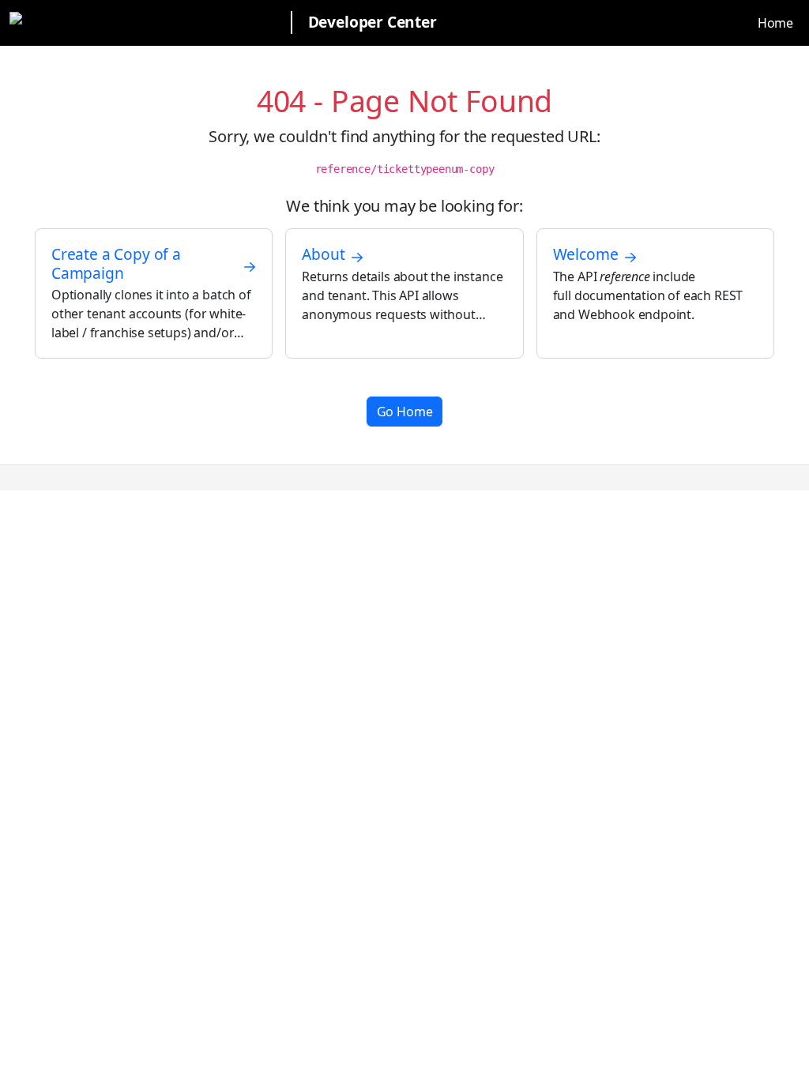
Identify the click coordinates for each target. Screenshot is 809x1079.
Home (775, 23)
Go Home (405, 411)
